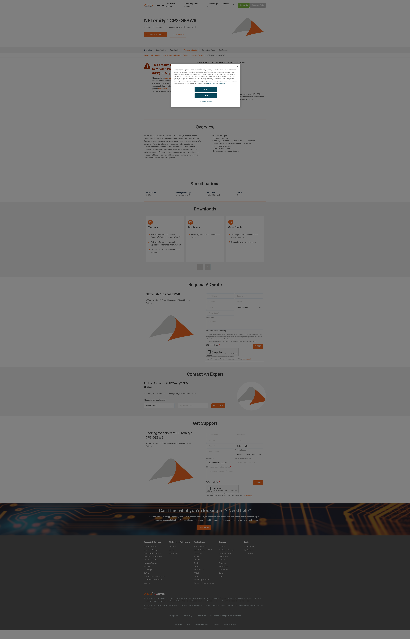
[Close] (237, 66)
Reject (206, 95)
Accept (206, 89)
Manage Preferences (206, 101)
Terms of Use (222, 83)
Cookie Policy (211, 83)
